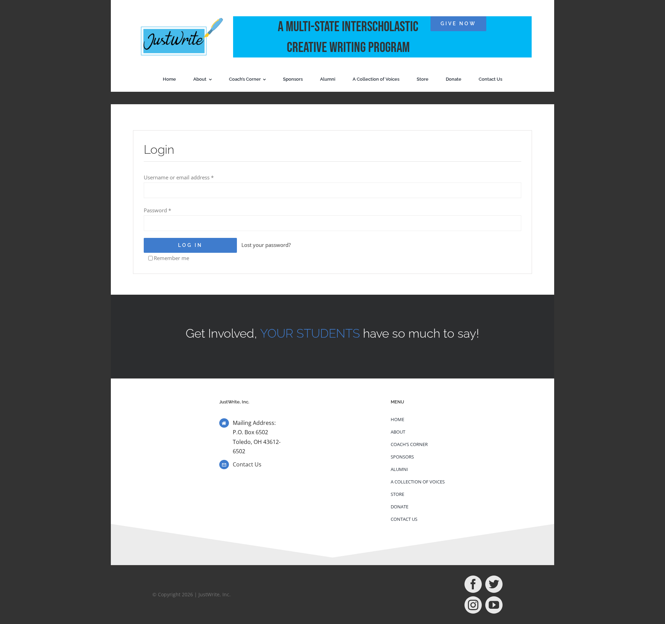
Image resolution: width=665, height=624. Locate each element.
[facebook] (473, 584)
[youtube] (494, 605)
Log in (190, 245)
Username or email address (179, 177)
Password (157, 210)
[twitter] (494, 584)
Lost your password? (266, 244)
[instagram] (473, 605)
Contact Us (247, 464)
